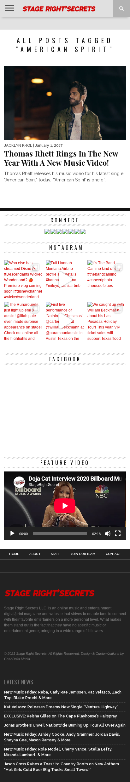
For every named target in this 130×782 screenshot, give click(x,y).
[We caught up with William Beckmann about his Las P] (106, 321)
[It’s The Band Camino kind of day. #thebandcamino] (106, 279)
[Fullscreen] (118, 533)
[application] (65, 505)
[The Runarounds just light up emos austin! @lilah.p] (23, 321)
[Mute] (107, 533)
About (34, 554)
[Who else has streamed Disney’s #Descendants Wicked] (23, 279)
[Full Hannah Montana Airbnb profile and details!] (65, 279)
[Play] (12, 533)
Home (14, 554)
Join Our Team (83, 554)
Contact (113, 554)
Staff (55, 554)
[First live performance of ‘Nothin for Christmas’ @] (65, 321)
